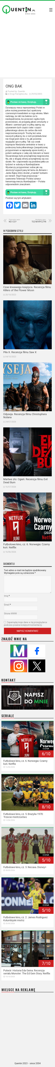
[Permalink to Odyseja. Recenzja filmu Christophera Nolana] (27, 386)
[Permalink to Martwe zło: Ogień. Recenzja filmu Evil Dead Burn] (27, 451)
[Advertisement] (27, 48)
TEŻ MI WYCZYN (39, 221)
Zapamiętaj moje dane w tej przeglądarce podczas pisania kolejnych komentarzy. (25, 623)
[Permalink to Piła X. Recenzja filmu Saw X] (27, 324)
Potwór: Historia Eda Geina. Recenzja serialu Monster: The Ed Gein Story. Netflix (26, 972)
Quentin (21, 91)
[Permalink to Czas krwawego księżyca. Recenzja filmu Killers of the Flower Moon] (27, 259)
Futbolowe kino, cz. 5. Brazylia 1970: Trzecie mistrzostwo (23, 815)
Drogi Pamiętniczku (19, 94)
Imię (6, 596)
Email (6, 604)
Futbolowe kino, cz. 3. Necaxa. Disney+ (24, 867)
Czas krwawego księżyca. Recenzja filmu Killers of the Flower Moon (27, 289)
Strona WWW (10, 613)
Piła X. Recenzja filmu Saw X (20, 352)
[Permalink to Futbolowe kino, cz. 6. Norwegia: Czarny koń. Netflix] (27, 517)
